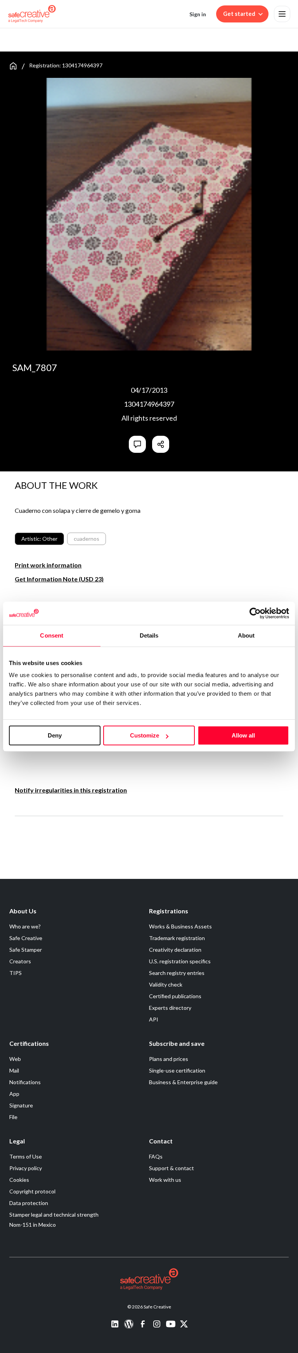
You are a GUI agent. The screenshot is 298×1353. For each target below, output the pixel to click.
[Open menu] (282, 14)
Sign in (197, 14)
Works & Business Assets (180, 926)
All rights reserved (149, 418)
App (14, 1093)
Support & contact (171, 1168)
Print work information (48, 565)
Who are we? (25, 926)
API (153, 1019)
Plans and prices (168, 1059)
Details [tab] (149, 635)
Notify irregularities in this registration (71, 790)
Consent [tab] (51, 635)
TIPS (15, 973)
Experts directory (170, 1007)
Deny (55, 735)
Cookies (19, 1179)
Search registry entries (176, 973)
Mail (14, 1070)
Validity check (165, 984)
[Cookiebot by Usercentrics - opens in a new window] (255, 613)
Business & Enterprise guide (183, 1082)
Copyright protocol (32, 1191)
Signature (21, 1105)
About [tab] (246, 635)
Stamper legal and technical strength (54, 1214)
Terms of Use (25, 1156)
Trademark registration (177, 938)
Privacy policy (25, 1168)
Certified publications (175, 996)
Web (15, 1059)
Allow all (243, 735)
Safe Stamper (25, 949)
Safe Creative (25, 938)
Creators (20, 961)
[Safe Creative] (32, 14)
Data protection (28, 1203)
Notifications (25, 1082)
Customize (144, 735)
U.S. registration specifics (180, 961)
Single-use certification (177, 1070)
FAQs (156, 1156)
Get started (239, 13)
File (13, 1117)
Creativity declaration (175, 949)
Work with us (165, 1179)
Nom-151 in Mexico (32, 1224)
